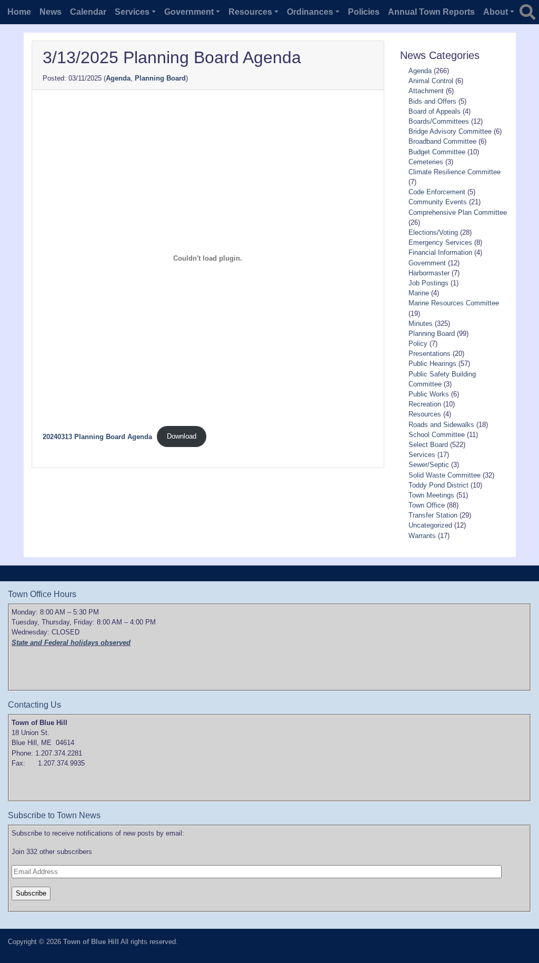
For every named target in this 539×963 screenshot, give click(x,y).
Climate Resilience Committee (454, 172)
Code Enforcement (436, 192)
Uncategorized (430, 525)
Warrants (422, 536)
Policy (417, 344)
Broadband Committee (442, 141)
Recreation (424, 404)
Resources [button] (250, 11)
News (50, 11)
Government (427, 263)
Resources (424, 414)
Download (181, 436)
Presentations (429, 354)
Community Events (437, 202)
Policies (364, 11)
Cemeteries (425, 162)
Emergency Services (440, 242)
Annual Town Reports (431, 11)
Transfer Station (432, 515)
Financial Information (440, 252)
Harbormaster (429, 273)
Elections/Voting (433, 232)
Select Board (428, 445)
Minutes (420, 323)
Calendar (88, 11)
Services (421, 455)
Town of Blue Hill (91, 942)
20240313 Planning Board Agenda (97, 436)
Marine (418, 293)
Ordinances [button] (310, 11)
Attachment (426, 91)
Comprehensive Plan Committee (457, 212)
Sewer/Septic (428, 465)
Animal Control (430, 81)
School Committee (436, 435)
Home (19, 11)
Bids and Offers (432, 101)
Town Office (426, 505)
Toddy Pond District (438, 485)
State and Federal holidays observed (71, 643)
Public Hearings (432, 364)
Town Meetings (431, 495)
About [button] (495, 11)
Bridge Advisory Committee (450, 131)
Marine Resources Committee (453, 303)
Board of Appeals (434, 111)
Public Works (428, 394)
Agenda (118, 78)
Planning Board (160, 78)
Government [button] (189, 11)
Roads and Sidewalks (441, 425)
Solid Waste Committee (444, 475)
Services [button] (132, 11)
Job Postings (428, 283)
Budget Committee (436, 152)
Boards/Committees (438, 121)
